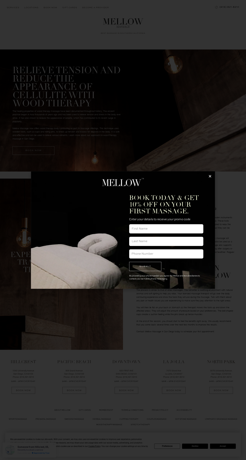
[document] (123, 230)
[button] (210, 176)
